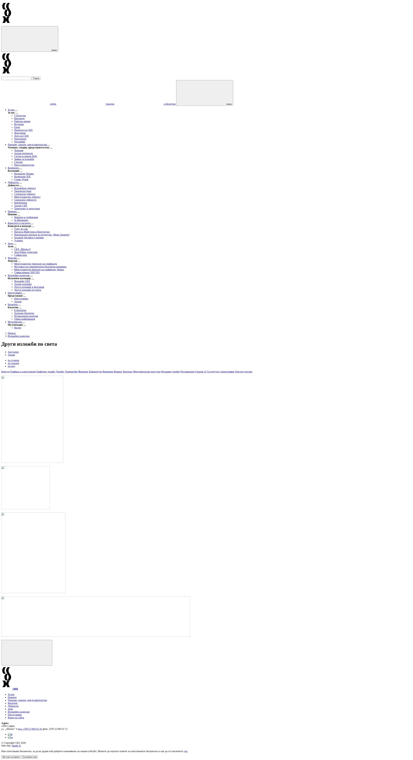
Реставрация (187, 371)
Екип (17, 127)
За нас (11, 109)
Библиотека (20, 202)
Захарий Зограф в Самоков (29, 237)
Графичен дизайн (45, 371)
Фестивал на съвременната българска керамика (40, 266)
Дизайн (60, 371)
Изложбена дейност (25, 188)
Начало (12, 333)
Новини (12, 211)
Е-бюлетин (20, 310)
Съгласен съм (29, 757)
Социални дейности (25, 199)
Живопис (83, 371)
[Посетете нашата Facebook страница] (10, 734)
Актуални (13, 352)
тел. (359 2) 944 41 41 (30, 729)
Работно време (22, 121)
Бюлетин (13, 304)
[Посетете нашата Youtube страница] (10, 737)
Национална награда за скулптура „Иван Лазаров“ (42, 234)
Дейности (13, 182)
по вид (11, 366)
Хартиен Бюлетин (24, 313)
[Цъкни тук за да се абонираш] (95, 635)
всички (248, 371)
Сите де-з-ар (21, 228)
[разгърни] (16, 110)
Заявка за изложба (24, 159)
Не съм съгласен (11, 757)
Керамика (108, 371)
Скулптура (213, 371)
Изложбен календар (19, 275)
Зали (11, 243)
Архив (17, 301)
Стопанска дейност (24, 194)
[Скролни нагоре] (26, 653)
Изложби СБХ (22, 281)
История (19, 124)
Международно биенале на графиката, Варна (39, 269)
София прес (20, 255)
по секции (13, 363)
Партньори (20, 138)
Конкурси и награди (19, 223)
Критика (127, 371)
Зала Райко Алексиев (25, 252)
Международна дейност (27, 197)
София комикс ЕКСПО (27, 272)
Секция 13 (200, 371)
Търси (36, 78)
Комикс (118, 371)
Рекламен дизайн (170, 371)
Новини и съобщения (26, 217)
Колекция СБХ (22, 176)
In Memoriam (21, 220)
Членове (18, 150)
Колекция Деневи (24, 173)
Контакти (19, 118)
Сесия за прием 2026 (25, 156)
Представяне (15, 292)
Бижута (5, 371)
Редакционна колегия (26, 316)
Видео (17, 327)
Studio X (16, 745)
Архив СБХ (20, 205)
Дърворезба (71, 371)
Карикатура (95, 371)
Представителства (24, 165)
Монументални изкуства (146, 371)
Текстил (239, 371)
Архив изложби (23, 284)
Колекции (13, 167)
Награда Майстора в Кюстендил (32, 231)
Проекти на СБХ (23, 130)
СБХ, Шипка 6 (22, 249)
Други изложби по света (27, 290)
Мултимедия (15, 322)
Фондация (19, 133)
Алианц (18, 240)
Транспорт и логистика (27, 208)
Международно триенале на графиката (35, 263)
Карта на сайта (16, 717)
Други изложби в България (29, 287)
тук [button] (185, 751)
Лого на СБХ (21, 135)
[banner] (25, 508)
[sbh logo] (6, 24)
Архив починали (23, 153)
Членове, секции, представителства (28, 144)
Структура (20, 115)
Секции (18, 162)
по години (13, 360)
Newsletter (19, 141)
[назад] (16, 113)
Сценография (226, 371)
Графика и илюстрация (22, 371)
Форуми (12, 258)
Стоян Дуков (21, 179)
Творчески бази (22, 191)
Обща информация (24, 319)
